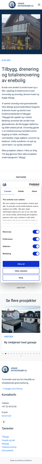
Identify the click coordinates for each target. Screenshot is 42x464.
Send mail (6, 415)
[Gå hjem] (21, 4)
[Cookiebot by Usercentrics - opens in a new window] (29, 184)
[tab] (2, 353)
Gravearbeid (7, 450)
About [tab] (34, 191)
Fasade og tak (8, 440)
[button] (39, 4)
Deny (21, 278)
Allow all (21, 264)
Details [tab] (21, 191)
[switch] (36, 239)
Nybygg (5, 443)
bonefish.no (28, 460)
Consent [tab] (7, 191)
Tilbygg (5, 436)
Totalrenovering (9, 447)
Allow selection (21, 271)
